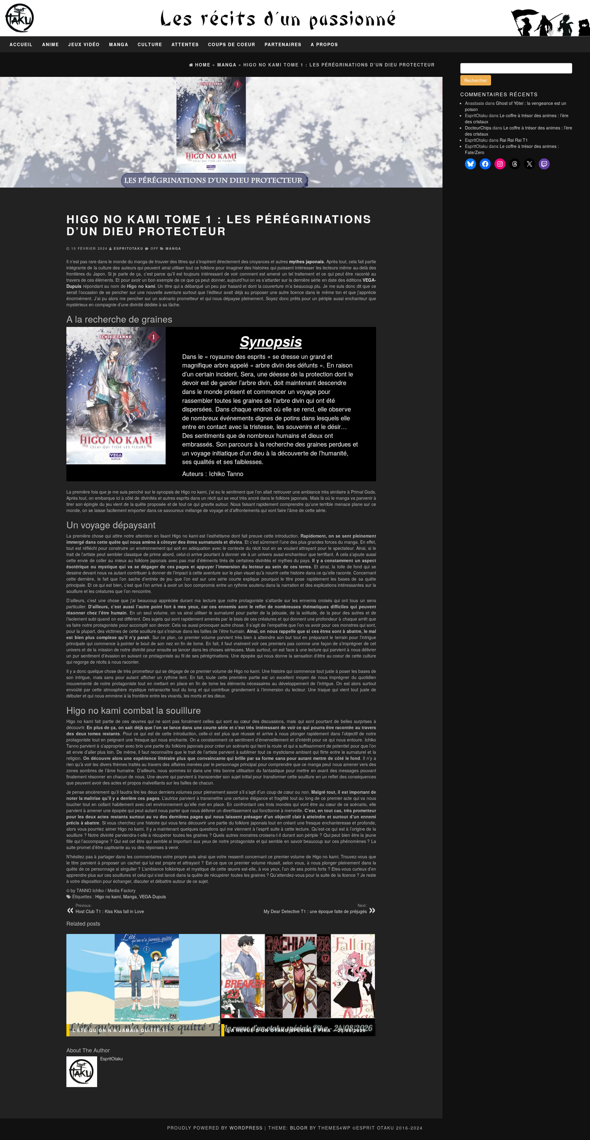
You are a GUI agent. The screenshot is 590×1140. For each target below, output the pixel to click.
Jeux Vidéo (84, 44)
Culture (150, 44)
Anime (50, 44)
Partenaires (283, 44)
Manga (118, 44)
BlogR (299, 1128)
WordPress (246, 1128)
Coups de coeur (231, 44)
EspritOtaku (129, 248)
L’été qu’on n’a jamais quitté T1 (121, 1030)
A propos (324, 44)
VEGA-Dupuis (152, 896)
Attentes (185, 44)
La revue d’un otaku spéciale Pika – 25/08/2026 (296, 1030)
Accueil (21, 44)
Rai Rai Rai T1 (514, 140)
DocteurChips (478, 128)
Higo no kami (108, 896)
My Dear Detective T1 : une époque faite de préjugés (315, 908)
